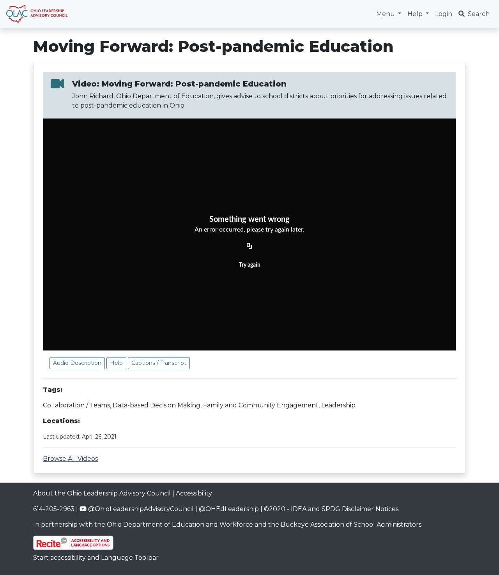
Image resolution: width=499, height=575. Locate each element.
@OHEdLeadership (229, 509)
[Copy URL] (249, 246)
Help (116, 362)
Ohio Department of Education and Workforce (180, 524)
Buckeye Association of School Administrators (351, 524)
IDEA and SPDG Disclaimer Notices (344, 509)
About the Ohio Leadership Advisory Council (102, 493)
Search (479, 14)
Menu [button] (386, 14)
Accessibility (194, 493)
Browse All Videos (70, 458)
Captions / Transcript (158, 362)
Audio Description (77, 362)
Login (443, 14)
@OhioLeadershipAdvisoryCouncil (140, 509)
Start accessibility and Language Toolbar (96, 557)
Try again (249, 265)
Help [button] (415, 14)
